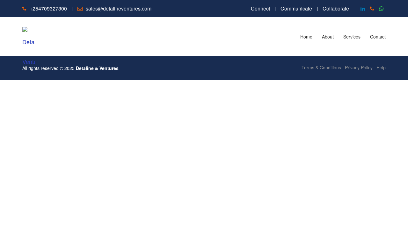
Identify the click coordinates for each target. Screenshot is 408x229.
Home (306, 36)
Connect (260, 8)
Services (352, 36)
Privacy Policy (359, 67)
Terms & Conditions (321, 67)
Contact (378, 36)
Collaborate (336, 8)
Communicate (296, 8)
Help (381, 67)
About (328, 36)
